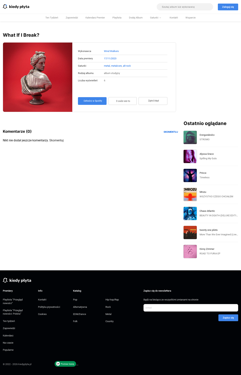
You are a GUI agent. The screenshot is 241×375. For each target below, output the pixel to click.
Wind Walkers (111, 51)
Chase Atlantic (207, 211)
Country (109, 321)
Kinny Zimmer (207, 249)
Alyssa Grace (207, 153)
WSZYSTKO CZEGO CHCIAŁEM (216, 196)
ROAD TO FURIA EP (210, 253)
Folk (75, 321)
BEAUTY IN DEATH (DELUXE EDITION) (220, 215)
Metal (108, 314)
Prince (203, 172)
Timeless (205, 177)
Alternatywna (80, 307)
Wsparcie (190, 17)
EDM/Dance (79, 314)
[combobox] (185, 7)
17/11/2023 (110, 58)
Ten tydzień (51, 17)
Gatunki (154, 17)
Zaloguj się (228, 6)
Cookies (42, 314)
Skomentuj (171, 131)
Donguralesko (207, 134)
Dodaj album (136, 17)
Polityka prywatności (49, 307)
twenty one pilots (209, 230)
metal (107, 65)
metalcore (116, 65)
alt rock (127, 65)
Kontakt (174, 17)
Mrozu (203, 192)
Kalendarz (8, 335)
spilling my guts (208, 158)
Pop (75, 299)
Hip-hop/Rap (112, 299)
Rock (108, 307)
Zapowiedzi (72, 17)
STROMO (205, 139)
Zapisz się (228, 317)
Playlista (116, 17)
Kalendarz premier (95, 17)
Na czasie (8, 342)
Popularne (8, 349)
